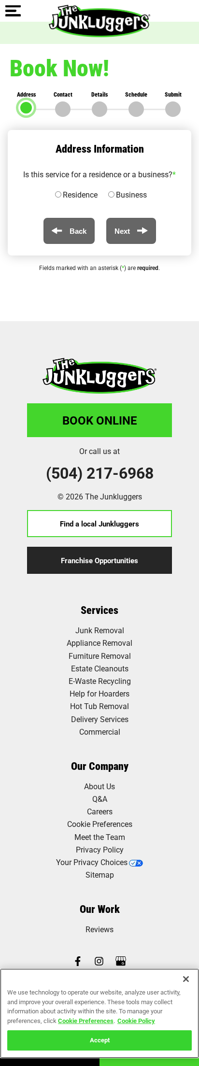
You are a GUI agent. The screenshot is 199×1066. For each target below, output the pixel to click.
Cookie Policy (136, 1020)
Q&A (99, 798)
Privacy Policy (100, 849)
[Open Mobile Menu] (13, 11)
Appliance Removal (99, 642)
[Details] (99, 109)
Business (131, 194)
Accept (100, 1040)
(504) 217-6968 (100, 473)
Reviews (99, 929)
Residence (80, 194)
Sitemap (99, 874)
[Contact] (63, 109)
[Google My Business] (121, 961)
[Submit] (173, 109)
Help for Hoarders (99, 693)
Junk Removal (99, 630)
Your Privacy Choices (92, 862)
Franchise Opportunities (99, 560)
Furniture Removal (100, 655)
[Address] (26, 107)
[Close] (186, 979)
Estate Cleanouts (99, 668)
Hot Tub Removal (99, 706)
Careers (100, 811)
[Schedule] (136, 109)
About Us (99, 786)
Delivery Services (99, 719)
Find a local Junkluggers (99, 523)
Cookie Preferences (86, 1020)
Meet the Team (99, 836)
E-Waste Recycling (100, 680)
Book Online (99, 420)
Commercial (99, 731)
